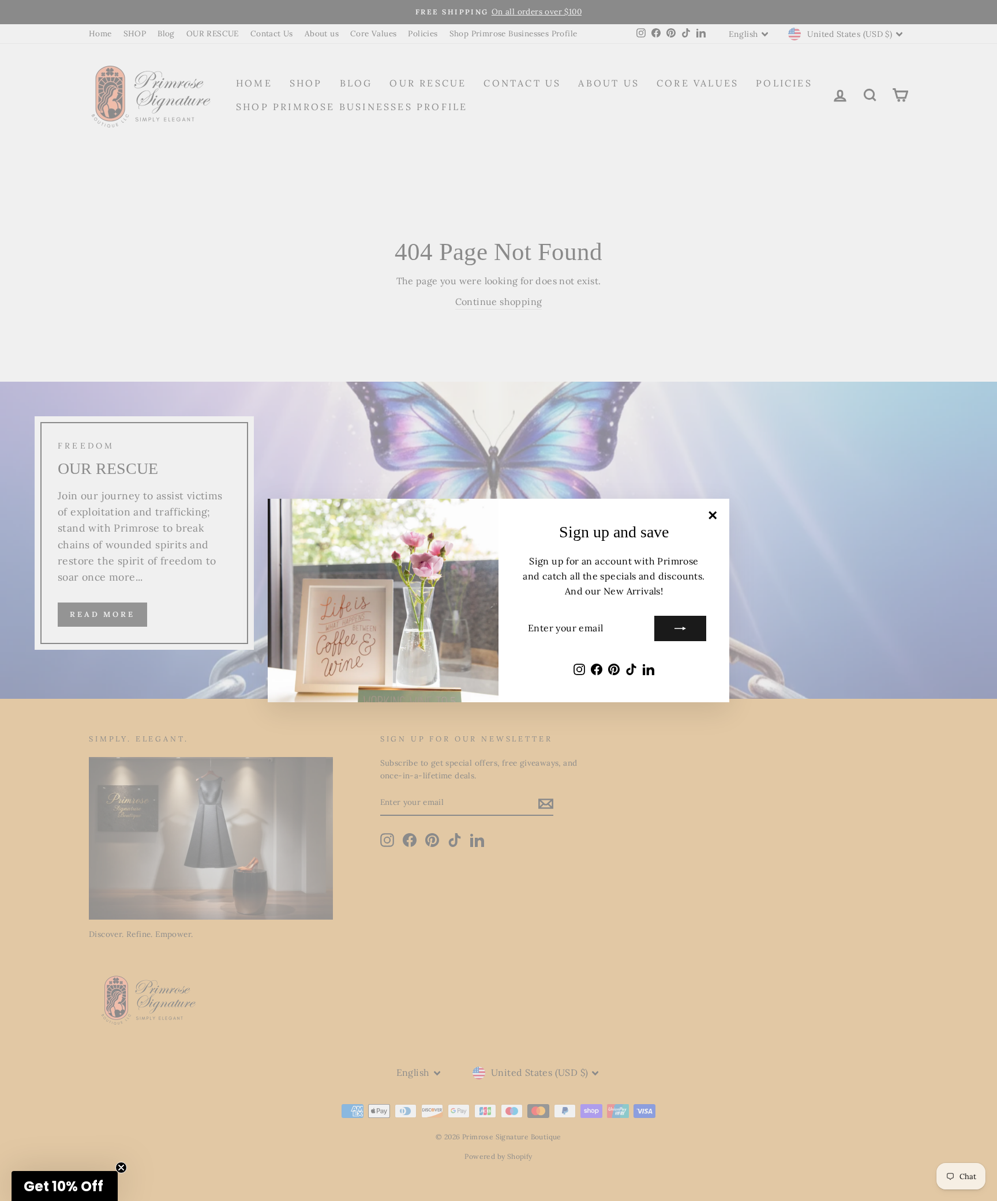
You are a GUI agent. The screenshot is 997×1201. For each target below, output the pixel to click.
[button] (65, 1186)
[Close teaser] (121, 1167)
